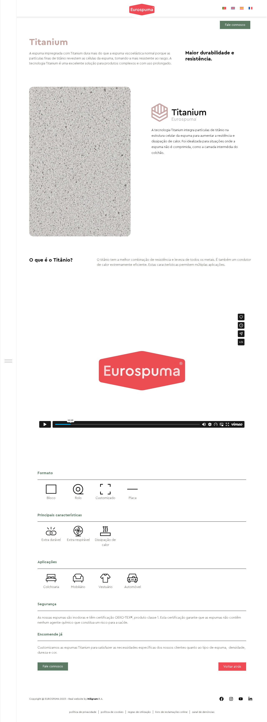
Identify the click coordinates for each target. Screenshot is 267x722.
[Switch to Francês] (250, 8)
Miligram (92, 699)
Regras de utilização (139, 712)
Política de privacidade (82, 712)
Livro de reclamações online (171, 712)
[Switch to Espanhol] (242, 8)
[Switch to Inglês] (233, 8)
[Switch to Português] (224, 8)
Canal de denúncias (203, 712)
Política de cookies (112, 712)
